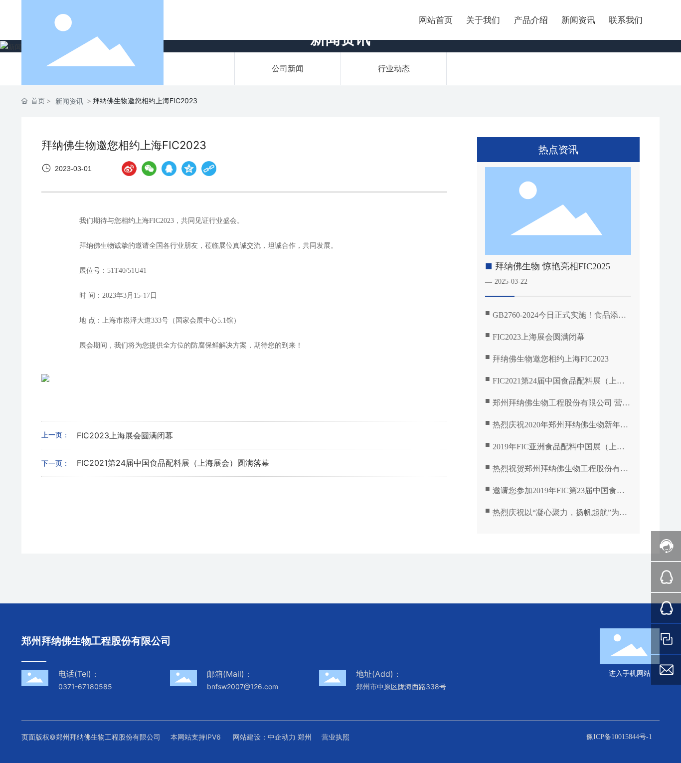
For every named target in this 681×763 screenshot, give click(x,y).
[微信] (149, 168)
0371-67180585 (85, 686)
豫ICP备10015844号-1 (619, 737)
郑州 (305, 737)
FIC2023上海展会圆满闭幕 (125, 435)
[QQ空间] (188, 168)
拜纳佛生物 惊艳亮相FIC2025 (552, 266)
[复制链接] (208, 168)
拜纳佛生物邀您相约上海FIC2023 (551, 359)
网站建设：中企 (257, 737)
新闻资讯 (69, 101)
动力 (289, 737)
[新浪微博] (129, 168)
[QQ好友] (169, 168)
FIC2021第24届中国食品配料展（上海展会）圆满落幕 (173, 463)
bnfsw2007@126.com (244, 686)
